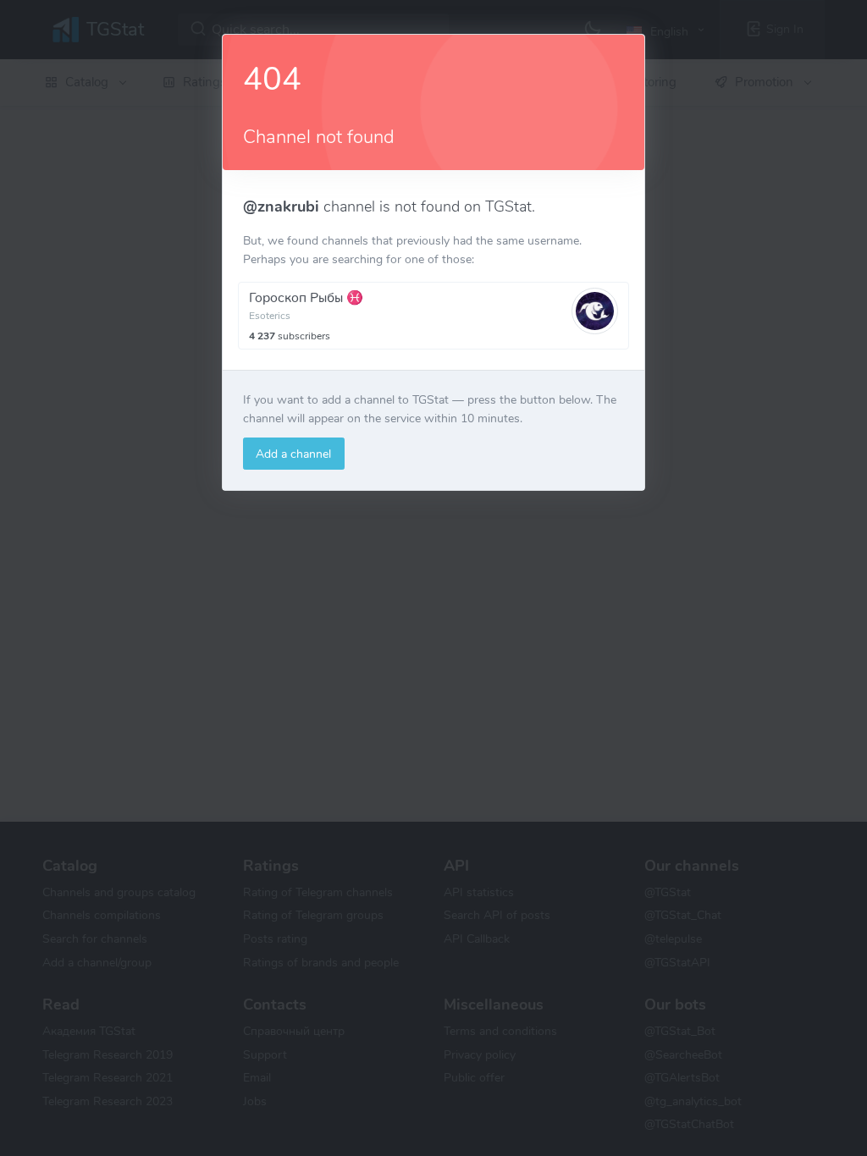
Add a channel (293, 453)
